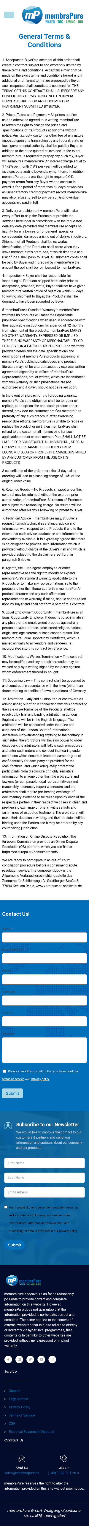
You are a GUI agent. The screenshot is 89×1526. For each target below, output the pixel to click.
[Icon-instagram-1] (52, 1359)
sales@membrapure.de (21, 1473)
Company (8, 991)
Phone (6, 970)
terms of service (13, 1079)
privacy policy (40, 1079)
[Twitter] (30, 1359)
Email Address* (12, 949)
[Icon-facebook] (8, 1359)
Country (7, 1012)
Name (6, 928)
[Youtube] (41, 1359)
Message (8, 1033)
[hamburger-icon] (9, 15)
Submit (12, 1093)
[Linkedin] (19, 1359)
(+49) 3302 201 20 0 (63, 1473)
